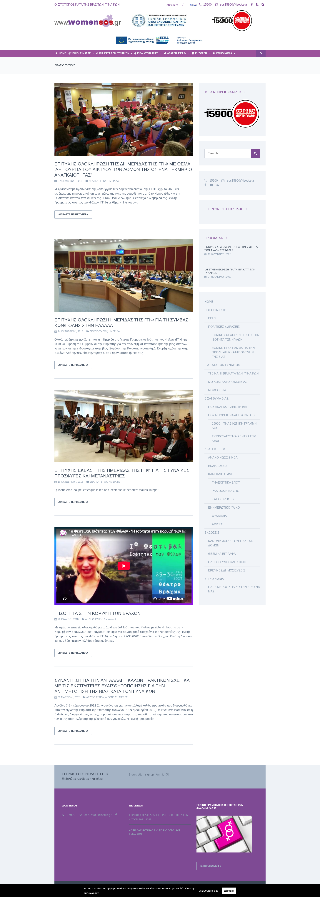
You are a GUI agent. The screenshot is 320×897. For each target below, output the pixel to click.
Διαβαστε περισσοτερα (73, 214)
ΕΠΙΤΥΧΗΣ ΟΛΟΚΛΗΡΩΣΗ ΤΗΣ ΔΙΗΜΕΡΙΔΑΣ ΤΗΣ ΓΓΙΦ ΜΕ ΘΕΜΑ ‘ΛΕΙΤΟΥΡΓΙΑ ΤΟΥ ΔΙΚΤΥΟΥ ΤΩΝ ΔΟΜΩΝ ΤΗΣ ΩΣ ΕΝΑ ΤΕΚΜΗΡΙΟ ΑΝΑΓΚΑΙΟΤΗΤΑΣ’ (123, 169)
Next (199, 119)
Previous (49, 119)
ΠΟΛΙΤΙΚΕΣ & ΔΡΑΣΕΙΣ (224, 326)
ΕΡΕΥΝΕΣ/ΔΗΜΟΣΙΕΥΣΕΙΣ (226, 570)
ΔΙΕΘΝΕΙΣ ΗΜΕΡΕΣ (116, 697)
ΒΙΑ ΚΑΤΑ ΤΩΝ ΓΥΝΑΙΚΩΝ (114, 53)
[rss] (257, 4)
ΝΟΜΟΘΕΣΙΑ (217, 390)
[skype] (263, 4)
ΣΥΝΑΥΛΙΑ (110, 619)
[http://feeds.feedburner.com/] (217, 185)
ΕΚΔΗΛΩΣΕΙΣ (217, 465)
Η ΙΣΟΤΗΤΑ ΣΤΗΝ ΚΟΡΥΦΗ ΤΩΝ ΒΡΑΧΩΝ (97, 613)
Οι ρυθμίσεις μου (209, 890)
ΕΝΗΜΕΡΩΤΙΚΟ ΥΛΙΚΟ (224, 507)
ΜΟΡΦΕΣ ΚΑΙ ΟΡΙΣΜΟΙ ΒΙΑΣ (227, 381)
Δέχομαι (229, 890)
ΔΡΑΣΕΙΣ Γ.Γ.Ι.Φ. (176, 53)
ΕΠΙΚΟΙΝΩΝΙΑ (224, 53)
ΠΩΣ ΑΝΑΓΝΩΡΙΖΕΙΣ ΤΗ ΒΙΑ (227, 406)
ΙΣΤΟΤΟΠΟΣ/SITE (210, 865)
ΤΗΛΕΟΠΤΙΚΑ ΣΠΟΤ (226, 482)
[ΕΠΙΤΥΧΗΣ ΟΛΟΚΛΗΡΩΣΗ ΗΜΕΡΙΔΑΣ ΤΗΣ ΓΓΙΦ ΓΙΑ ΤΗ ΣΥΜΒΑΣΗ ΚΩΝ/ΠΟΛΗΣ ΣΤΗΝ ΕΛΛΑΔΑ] (123, 275)
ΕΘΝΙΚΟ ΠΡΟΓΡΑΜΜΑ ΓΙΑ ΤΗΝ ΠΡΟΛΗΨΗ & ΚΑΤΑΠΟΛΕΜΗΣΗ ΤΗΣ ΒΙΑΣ (234, 352)
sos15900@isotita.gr (233, 4)
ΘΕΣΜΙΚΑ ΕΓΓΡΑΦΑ (222, 553)
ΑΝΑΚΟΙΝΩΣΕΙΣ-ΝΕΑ (223, 457)
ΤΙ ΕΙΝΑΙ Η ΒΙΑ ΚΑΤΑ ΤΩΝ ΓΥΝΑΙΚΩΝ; (233, 373)
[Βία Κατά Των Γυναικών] (87, 20)
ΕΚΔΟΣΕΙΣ (201, 53)
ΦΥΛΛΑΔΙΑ (219, 516)
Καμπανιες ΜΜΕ (220, 474)
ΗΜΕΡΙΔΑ (113, 181)
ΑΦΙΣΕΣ (217, 524)
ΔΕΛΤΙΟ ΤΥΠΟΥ (97, 181)
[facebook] (251, 4)
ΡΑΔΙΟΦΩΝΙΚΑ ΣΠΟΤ (226, 490)
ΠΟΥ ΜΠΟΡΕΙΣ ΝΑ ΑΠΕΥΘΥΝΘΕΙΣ (231, 415)
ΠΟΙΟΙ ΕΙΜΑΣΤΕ (81, 53)
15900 (207, 4)
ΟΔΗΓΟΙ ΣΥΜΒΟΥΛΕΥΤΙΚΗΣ (227, 562)
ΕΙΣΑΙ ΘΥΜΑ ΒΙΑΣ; (148, 53)
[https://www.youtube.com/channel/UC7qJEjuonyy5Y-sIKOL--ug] (211, 185)
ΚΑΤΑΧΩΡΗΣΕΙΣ (223, 499)
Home (62, 53)
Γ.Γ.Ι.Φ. (212, 318)
